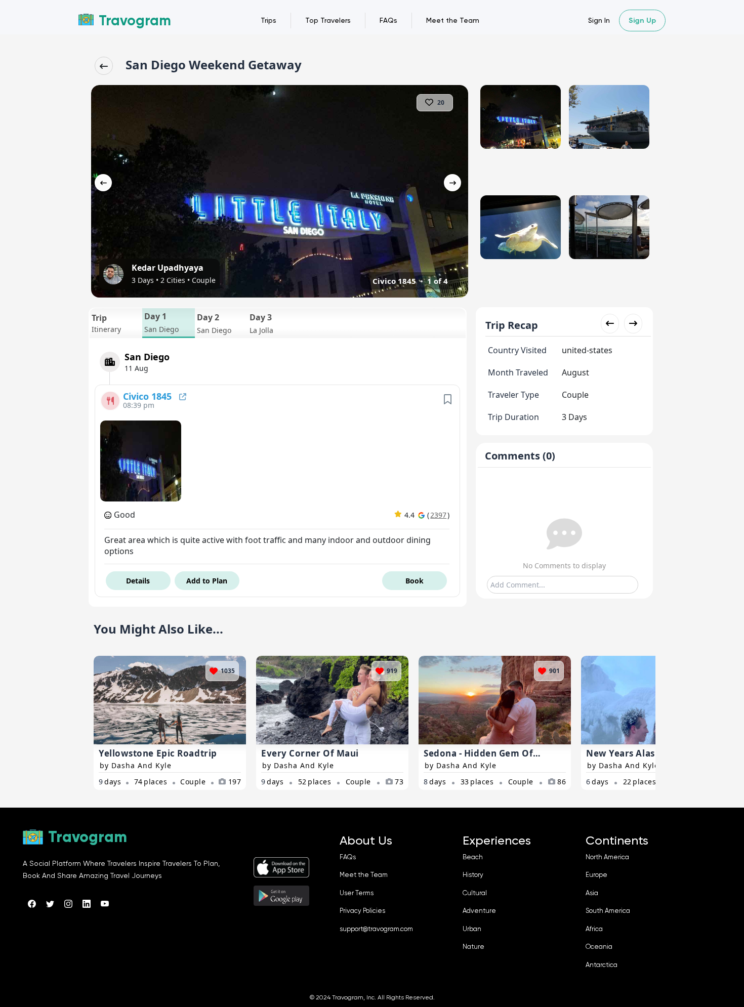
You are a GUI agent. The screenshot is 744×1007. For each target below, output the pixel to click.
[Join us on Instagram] (68, 904)
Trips (268, 20)
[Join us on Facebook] (32, 904)
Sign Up (642, 20)
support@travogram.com (376, 929)
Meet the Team (452, 20)
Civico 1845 (148, 396)
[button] (116, 323)
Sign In (599, 20)
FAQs (388, 20)
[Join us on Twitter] (50, 904)
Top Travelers (328, 20)
